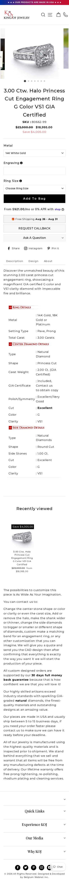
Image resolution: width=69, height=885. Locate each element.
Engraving (11, 163)
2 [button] (29, 81)
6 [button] (41, 81)
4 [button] (35, 81)
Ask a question (34, 237)
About (48, 261)
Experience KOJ (34, 824)
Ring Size (11, 181)
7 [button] (44, 81)
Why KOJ (35, 851)
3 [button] (32, 81)
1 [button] (25, 81)
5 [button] (38, 81)
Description (14, 261)
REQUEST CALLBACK (34, 228)
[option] (34, 53)
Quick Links (34, 811)
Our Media (34, 838)
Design (33, 261)
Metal (8, 145)
